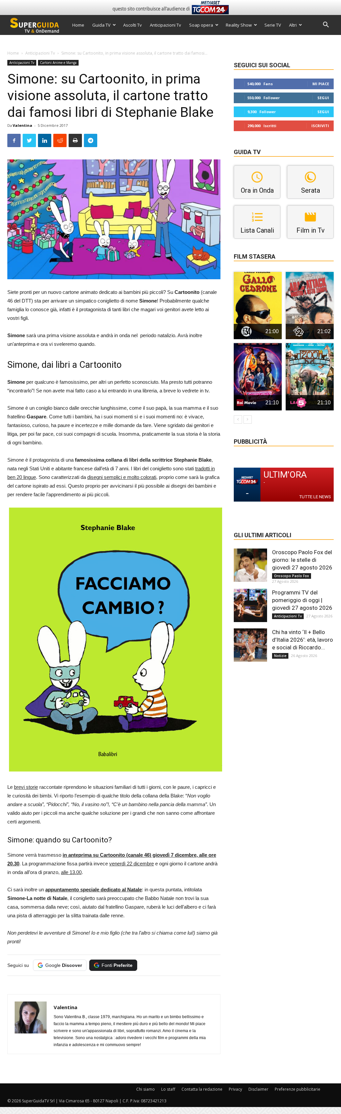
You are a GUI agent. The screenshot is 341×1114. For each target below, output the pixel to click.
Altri (293, 25)
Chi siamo (145, 1089)
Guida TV (101, 25)
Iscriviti (320, 125)
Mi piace (320, 83)
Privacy (235, 1089)
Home (78, 25)
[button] (326, 25)
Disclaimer (258, 1089)
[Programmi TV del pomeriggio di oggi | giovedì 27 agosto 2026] (250, 605)
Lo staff (168, 1089)
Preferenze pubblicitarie (297, 1089)
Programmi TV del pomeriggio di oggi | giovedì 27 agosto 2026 (302, 600)
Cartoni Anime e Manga (58, 62)
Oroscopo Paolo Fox (291, 575)
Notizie (280, 655)
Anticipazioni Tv (165, 25)
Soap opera (201, 25)
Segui (323, 97)
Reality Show (239, 25)
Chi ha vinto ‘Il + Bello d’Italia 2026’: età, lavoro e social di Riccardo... (302, 640)
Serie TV (272, 25)
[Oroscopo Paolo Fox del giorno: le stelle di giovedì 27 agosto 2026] (250, 565)
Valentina (22, 125)
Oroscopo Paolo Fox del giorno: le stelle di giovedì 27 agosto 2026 (302, 560)
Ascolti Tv (132, 25)
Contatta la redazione (201, 1089)
